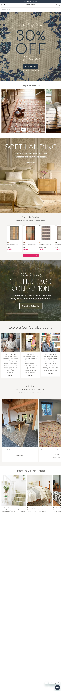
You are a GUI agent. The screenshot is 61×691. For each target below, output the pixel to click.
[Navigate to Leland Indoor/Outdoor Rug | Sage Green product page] (14, 232)
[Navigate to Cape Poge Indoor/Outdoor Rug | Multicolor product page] (30, 232)
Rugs (23, 129)
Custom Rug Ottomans (39, 220)
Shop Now (11, 375)
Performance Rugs (20, 220)
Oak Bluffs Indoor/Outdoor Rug (45, 244)
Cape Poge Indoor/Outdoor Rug (29, 244)
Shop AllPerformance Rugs (30, 255)
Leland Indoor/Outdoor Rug (12, 244)
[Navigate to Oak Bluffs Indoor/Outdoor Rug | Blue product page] (46, 232)
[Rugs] (23, 111)
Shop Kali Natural (19, 455)
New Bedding (29, 220)
